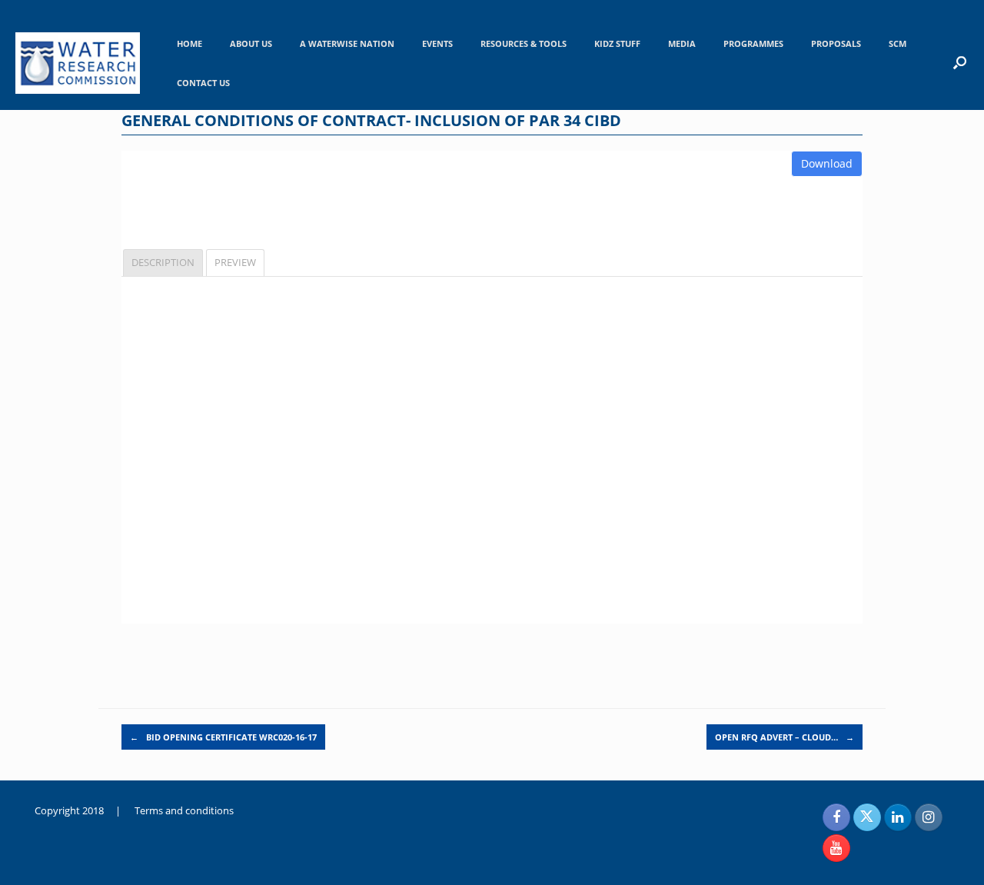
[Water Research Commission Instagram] (928, 817)
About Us (251, 43)
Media (682, 43)
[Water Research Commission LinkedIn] (898, 817)
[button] (959, 62)
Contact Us (203, 82)
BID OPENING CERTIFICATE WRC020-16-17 (223, 737)
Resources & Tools (523, 43)
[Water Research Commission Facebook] (836, 817)
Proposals (836, 43)
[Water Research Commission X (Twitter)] (867, 817)
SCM (897, 43)
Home (189, 43)
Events (437, 43)
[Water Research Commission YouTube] (836, 848)
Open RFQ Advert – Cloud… (784, 737)
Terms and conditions (184, 810)
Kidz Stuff (617, 43)
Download (827, 163)
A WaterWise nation (347, 43)
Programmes (753, 43)
